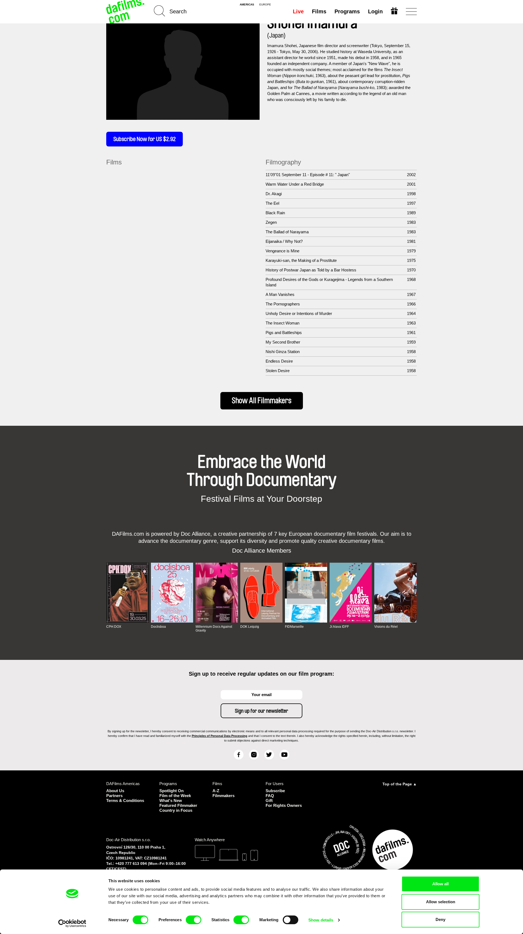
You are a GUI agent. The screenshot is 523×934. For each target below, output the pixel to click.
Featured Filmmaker (178, 805)
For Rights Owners (284, 805)
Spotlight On (171, 790)
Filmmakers (223, 795)
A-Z (215, 790)
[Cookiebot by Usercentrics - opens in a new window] (72, 923)
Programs (347, 11)
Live (298, 11)
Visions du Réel (386, 627)
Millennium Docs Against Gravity (214, 628)
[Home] (125, 11)
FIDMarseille (294, 627)
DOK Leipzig (249, 627)
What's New (170, 800)
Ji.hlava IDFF (339, 627)
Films (319, 11)
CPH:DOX (113, 627)
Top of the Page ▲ (399, 784)
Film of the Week (175, 795)
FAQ (270, 795)
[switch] (193, 919)
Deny (440, 919)
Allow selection (440, 901)
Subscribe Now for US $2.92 (144, 139)
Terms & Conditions (125, 800)
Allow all (440, 883)
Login (375, 11)
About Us (115, 790)
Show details (320, 920)
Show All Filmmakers (261, 401)
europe (265, 4)
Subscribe (275, 790)
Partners (114, 795)
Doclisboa (158, 627)
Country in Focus (175, 810)
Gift (269, 800)
